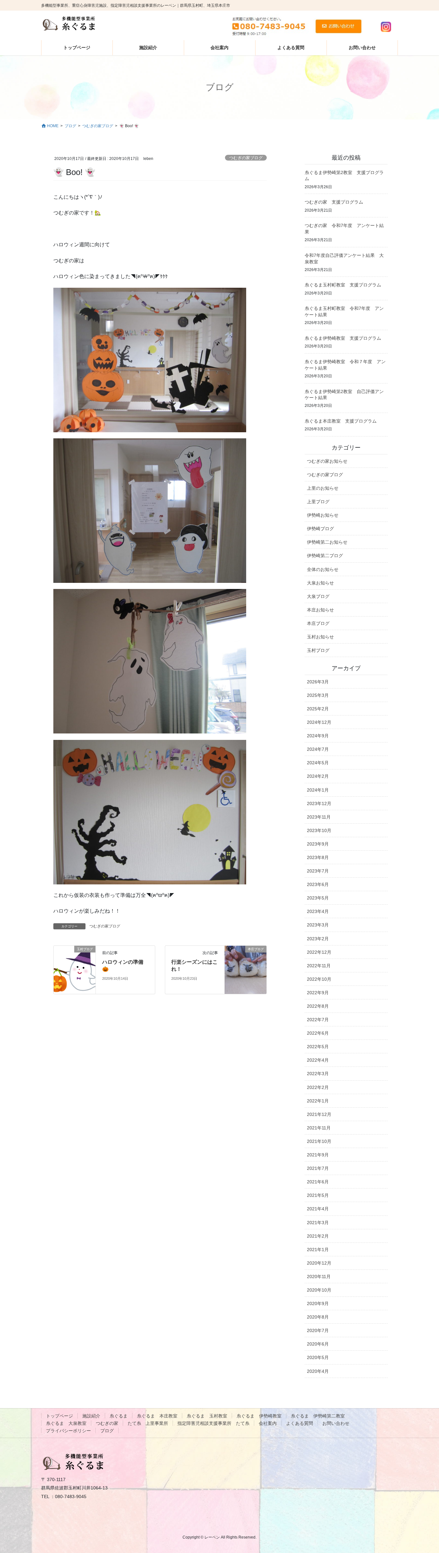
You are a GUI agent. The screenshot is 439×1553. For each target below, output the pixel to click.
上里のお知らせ (322, 488)
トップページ (59, 1415)
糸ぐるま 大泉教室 (66, 1423)
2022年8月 (318, 1006)
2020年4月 (318, 1371)
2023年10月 (319, 830)
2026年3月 (318, 681)
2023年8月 (318, 857)
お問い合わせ (335, 1423)
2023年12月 (319, 803)
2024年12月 (319, 722)
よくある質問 (299, 1423)
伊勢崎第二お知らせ (327, 542)
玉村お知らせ (320, 636)
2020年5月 (318, 1357)
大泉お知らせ (320, 582)
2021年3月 (318, 1222)
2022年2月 (318, 1087)
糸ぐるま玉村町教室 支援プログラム (343, 284)
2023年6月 (318, 884)
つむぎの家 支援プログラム (334, 202)
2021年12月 (319, 1114)
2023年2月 (318, 938)
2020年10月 (319, 1290)
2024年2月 (318, 776)
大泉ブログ (318, 596)
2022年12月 (319, 952)
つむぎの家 (107, 1423)
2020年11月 (319, 1276)
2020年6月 (318, 1344)
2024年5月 (318, 762)
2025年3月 (318, 695)
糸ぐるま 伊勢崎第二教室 (318, 1415)
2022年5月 (318, 1046)
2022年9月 (318, 992)
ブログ (107, 1430)
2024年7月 (318, 749)
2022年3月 (318, 1073)
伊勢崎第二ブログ (325, 555)
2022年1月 (318, 1100)
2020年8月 (318, 1317)
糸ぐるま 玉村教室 (207, 1415)
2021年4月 (318, 1208)
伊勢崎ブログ (320, 528)
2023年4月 (318, 911)
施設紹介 (91, 1415)
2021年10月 (319, 1141)
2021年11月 (319, 1127)
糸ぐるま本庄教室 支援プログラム (341, 421)
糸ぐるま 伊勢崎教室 (259, 1415)
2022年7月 (318, 1019)
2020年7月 (318, 1330)
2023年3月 (318, 924)
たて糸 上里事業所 (148, 1423)
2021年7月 (318, 1168)
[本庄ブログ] (245, 969)
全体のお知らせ (322, 569)
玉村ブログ (318, 650)
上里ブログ (318, 501)
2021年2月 (318, 1236)
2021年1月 (318, 1249)
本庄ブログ (318, 623)
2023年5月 (318, 897)
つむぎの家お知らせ (327, 461)
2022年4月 (318, 1060)
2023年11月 (319, 817)
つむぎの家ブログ (246, 157)
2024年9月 (318, 735)
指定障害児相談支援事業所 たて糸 (213, 1423)
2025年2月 (318, 708)
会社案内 (268, 1423)
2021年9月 (318, 1154)
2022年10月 (319, 979)
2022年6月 (318, 1033)
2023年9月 (318, 844)
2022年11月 (319, 965)
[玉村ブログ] (74, 969)
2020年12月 (319, 1263)
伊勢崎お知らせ (322, 515)
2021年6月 (318, 1181)
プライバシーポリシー (68, 1430)
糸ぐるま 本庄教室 (157, 1415)
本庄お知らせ (320, 609)
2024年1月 (318, 790)
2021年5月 (318, 1195)
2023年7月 (318, 870)
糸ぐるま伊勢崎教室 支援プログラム (343, 338)
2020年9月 (318, 1303)
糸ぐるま (119, 1415)
